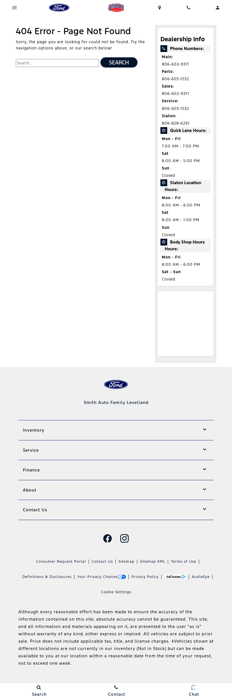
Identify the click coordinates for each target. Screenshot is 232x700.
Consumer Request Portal (61, 561)
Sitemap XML (152, 561)
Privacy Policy (145, 577)
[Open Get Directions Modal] (159, 7)
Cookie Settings (116, 592)
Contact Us (102, 561)
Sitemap (126, 561)
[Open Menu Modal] (14, 7)
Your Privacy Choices (97, 577)
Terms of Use (183, 561)
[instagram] (124, 538)
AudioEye (201, 577)
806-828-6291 (176, 123)
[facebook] (107, 538)
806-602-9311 (175, 64)
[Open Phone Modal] (188, 7)
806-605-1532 (175, 79)
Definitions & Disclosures (47, 577)
